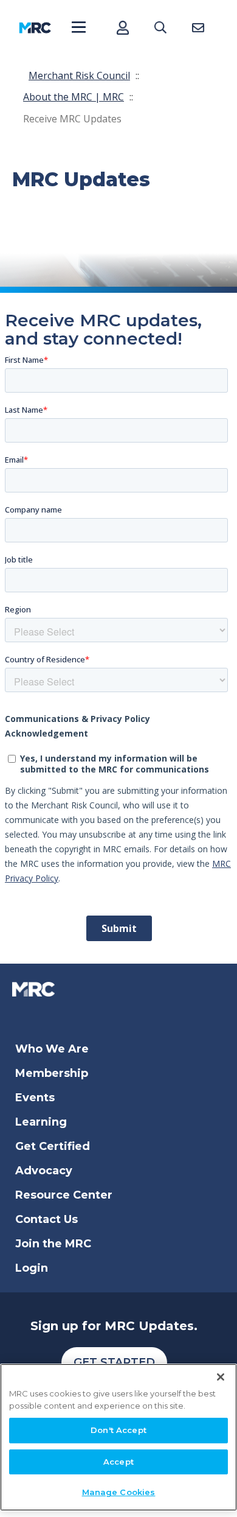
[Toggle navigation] (78, 27)
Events (35, 1097)
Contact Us (46, 1219)
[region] (118, 1437)
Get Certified (52, 1146)
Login (31, 1268)
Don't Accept (118, 1430)
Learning (41, 1122)
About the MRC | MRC (73, 96)
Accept (118, 1461)
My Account (122, 27)
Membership (51, 1073)
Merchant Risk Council (79, 75)
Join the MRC (53, 1243)
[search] (160, 27)
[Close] (220, 1377)
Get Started (114, 1362)
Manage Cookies (119, 1492)
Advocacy (43, 1170)
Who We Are (52, 1049)
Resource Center (63, 1195)
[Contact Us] (198, 27)
